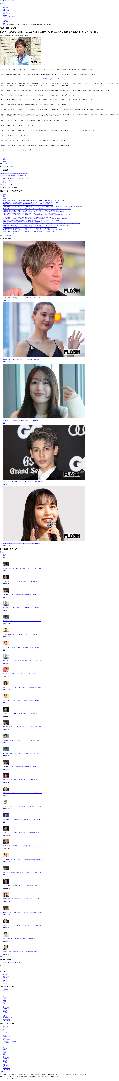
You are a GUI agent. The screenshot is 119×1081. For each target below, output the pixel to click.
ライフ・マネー (6, 13)
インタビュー (8, 10)
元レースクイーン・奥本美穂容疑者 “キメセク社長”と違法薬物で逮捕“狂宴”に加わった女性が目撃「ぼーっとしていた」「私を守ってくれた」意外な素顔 (41, 223)
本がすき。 (5, 1012)
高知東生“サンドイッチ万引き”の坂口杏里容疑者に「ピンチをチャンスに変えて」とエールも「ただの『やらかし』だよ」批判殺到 (35, 225)
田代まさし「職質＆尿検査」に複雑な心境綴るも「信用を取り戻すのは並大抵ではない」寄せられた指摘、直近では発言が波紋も (35, 211)
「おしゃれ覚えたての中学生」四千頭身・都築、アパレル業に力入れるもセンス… (23, 819)
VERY (4, 998)
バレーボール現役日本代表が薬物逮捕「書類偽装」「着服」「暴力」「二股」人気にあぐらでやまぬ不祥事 (29, 213)
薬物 (4, 195)
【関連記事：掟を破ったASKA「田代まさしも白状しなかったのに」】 (59, 79)
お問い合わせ (6, 1042)
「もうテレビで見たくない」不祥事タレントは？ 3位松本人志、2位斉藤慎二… (22, 647)
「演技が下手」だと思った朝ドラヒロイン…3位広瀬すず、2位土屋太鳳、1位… (22, 793)
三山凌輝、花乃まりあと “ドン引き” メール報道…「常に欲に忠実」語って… (22, 581)
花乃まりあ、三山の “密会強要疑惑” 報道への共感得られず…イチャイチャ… (22, 420)
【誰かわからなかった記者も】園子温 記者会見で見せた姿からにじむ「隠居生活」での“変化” (26, 203)
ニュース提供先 (6, 1039)
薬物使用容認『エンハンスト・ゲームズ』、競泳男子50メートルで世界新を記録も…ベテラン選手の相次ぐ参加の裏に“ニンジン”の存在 (36, 214)
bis (3, 1006)
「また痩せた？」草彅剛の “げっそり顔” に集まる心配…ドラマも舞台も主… (22, 674)
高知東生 (5, 198)
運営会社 (5, 1038)
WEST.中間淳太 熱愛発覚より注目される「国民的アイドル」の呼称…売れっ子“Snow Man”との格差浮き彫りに (30, 202)
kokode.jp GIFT (6, 1020)
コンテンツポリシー (8, 1034)
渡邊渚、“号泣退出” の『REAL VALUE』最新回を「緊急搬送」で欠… (20, 938)
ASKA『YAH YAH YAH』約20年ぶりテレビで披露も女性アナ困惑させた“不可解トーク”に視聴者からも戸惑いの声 (31, 220)
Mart (4, 1002)
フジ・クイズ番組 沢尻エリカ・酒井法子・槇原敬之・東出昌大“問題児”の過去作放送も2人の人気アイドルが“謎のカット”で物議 (35, 218)
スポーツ (5, 12)
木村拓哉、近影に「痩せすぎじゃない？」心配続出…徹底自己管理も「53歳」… (22, 297)
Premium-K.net (6, 1007)
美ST (4, 1003)
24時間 (4, 554)
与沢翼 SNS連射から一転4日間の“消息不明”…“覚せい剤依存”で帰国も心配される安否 (24, 221)
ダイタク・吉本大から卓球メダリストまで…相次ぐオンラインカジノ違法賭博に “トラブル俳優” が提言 (28, 231)
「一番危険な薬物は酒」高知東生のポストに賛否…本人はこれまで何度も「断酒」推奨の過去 (26, 228)
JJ (3, 996)
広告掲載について (7, 1036)
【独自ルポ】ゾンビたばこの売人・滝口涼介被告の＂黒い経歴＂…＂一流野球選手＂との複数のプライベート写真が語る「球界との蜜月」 (37, 209)
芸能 (4, 10)
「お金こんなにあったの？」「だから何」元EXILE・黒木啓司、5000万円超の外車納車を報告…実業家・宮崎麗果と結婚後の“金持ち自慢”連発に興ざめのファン (42, 206)
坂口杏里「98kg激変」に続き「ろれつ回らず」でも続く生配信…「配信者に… (22, 898)
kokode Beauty (6, 1016)
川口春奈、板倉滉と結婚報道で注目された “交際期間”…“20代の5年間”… (21, 885)
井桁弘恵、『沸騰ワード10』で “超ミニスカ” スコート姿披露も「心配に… (21, 543)
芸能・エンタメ (6, 9)
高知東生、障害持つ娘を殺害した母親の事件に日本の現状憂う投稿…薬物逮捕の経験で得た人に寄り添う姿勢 (30, 227)
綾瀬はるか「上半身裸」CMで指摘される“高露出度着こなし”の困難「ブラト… (22, 594)
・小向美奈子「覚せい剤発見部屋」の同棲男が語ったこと (14, 175)
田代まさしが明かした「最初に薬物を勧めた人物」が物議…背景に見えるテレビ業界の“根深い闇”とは (28, 217)
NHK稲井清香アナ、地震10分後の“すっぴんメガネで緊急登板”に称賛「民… (21, 951)
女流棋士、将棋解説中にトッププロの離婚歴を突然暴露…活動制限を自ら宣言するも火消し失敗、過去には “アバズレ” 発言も (34, 200)
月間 (4, 557)
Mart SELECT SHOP (7, 1017)
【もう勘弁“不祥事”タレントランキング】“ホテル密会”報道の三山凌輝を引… (22, 621)
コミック (5, 18)
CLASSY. (5, 997)
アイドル (5, 16)
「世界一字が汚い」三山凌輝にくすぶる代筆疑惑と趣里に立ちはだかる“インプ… (23, 846)
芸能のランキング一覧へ (6, 956)
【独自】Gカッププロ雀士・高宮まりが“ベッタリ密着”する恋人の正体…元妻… (22, 912)
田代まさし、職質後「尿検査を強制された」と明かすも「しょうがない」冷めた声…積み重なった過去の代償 (30, 210)
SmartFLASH (6, 1011)
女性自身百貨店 (6, 1019)
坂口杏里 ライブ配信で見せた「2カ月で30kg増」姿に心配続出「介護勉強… (22, 687)
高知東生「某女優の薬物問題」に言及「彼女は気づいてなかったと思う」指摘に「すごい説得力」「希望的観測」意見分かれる (34, 229)
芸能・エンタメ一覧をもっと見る (8, 184)
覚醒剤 (4, 196)
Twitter (4, 194)
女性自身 (5, 1010)
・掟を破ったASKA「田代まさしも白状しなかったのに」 (14, 173)
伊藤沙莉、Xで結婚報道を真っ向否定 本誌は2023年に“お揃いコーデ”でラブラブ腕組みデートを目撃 (28, 205)
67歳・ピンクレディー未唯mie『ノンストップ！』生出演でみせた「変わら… (22, 779)
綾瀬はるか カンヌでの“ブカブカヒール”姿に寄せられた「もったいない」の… (22, 660)
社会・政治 (5, 7)
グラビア (5, 15)
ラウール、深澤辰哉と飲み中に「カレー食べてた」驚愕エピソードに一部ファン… (23, 481)
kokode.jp (5, 1015)
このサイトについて (8, 1032)
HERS (4, 1001)
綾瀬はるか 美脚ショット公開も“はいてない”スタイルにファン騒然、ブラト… (22, 568)
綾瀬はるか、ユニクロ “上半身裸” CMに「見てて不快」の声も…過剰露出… (21, 359)
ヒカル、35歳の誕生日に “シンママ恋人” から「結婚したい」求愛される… (21, 634)
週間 (4, 556)
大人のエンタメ (11, 16)
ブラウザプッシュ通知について (10, 1041)
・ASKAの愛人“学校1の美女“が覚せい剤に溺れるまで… (14, 178)
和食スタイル (6, 1008)
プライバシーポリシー (8, 1035)
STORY (4, 1000)
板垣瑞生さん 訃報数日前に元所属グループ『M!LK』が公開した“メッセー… (22, 740)
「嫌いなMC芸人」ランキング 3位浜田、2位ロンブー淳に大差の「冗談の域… (22, 806)
